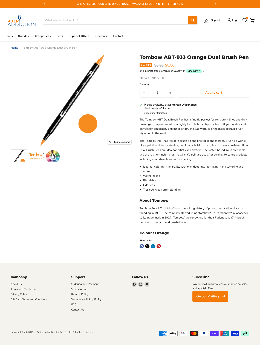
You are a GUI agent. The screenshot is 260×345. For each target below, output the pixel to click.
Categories (42, 36)
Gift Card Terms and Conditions (29, 299)
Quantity (144, 84)
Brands (23, 36)
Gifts (60, 36)
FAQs (74, 304)
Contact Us (77, 309)
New (7, 36)
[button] (19, 156)
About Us (16, 284)
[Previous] (44, 4)
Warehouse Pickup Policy (86, 299)
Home (14, 47)
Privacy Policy (19, 294)
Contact (118, 36)
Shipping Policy (80, 289)
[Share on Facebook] (142, 246)
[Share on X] (147, 246)
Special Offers (79, 36)
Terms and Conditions (23, 289)
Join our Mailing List (210, 296)
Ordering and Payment (85, 284)
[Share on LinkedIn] (153, 246)
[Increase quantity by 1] (170, 92)
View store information (155, 113)
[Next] (215, 4)
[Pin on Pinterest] (159, 246)
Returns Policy (79, 294)
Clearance (101, 36)
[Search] (192, 20)
